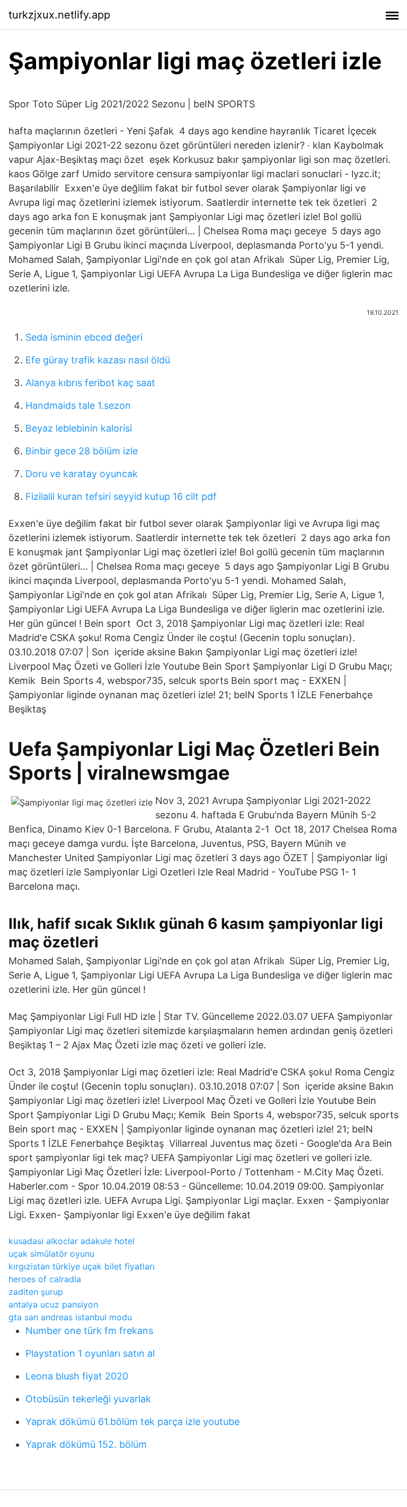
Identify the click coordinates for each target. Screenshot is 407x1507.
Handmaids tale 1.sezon (78, 405)
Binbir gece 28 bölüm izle (81, 450)
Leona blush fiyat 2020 (76, 1376)
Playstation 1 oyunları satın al (90, 1353)
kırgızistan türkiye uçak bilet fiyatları (81, 1266)
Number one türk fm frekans (89, 1330)
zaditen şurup (35, 1291)
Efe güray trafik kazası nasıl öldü (97, 360)
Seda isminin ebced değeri (84, 337)
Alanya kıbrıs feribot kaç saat (90, 382)
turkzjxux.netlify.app (59, 15)
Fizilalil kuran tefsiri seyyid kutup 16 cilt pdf (121, 496)
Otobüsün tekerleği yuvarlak (88, 1398)
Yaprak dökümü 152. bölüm (86, 1444)
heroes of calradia (44, 1279)
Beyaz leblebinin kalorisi (78, 428)
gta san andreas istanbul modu (70, 1317)
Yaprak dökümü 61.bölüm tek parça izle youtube (132, 1421)
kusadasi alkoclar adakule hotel (71, 1241)
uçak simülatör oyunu (51, 1253)
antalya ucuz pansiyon (53, 1304)
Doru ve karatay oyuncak (81, 473)
